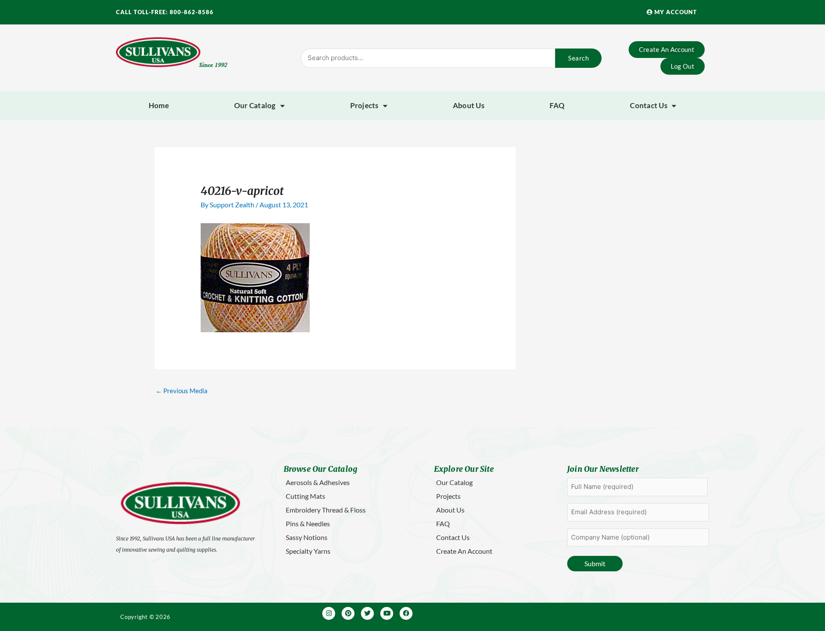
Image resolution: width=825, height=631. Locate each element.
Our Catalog (255, 105)
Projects (364, 105)
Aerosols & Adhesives (318, 482)
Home (159, 105)
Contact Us (648, 105)
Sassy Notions (306, 537)
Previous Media (182, 390)
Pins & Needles (308, 523)
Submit (594, 563)
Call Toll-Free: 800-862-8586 (165, 12)
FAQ (557, 105)
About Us (468, 105)
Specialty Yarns (308, 551)
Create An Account (464, 551)
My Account (675, 12)
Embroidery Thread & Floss (326, 510)
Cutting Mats (305, 496)
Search (578, 58)
